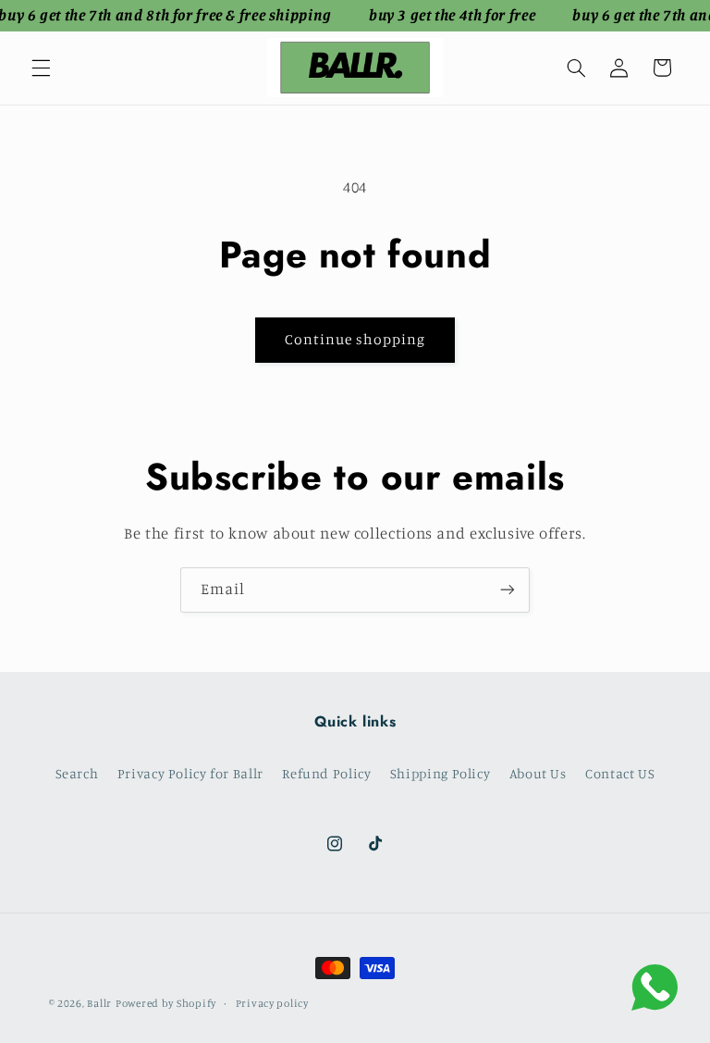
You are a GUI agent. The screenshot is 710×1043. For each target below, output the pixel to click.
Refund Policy (326, 773)
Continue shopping (355, 339)
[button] (40, 67)
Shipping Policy (440, 773)
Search (77, 773)
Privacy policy (272, 1003)
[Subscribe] (507, 590)
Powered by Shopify (166, 1003)
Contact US (620, 773)
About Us (538, 773)
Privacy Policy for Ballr (190, 773)
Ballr (99, 1003)
